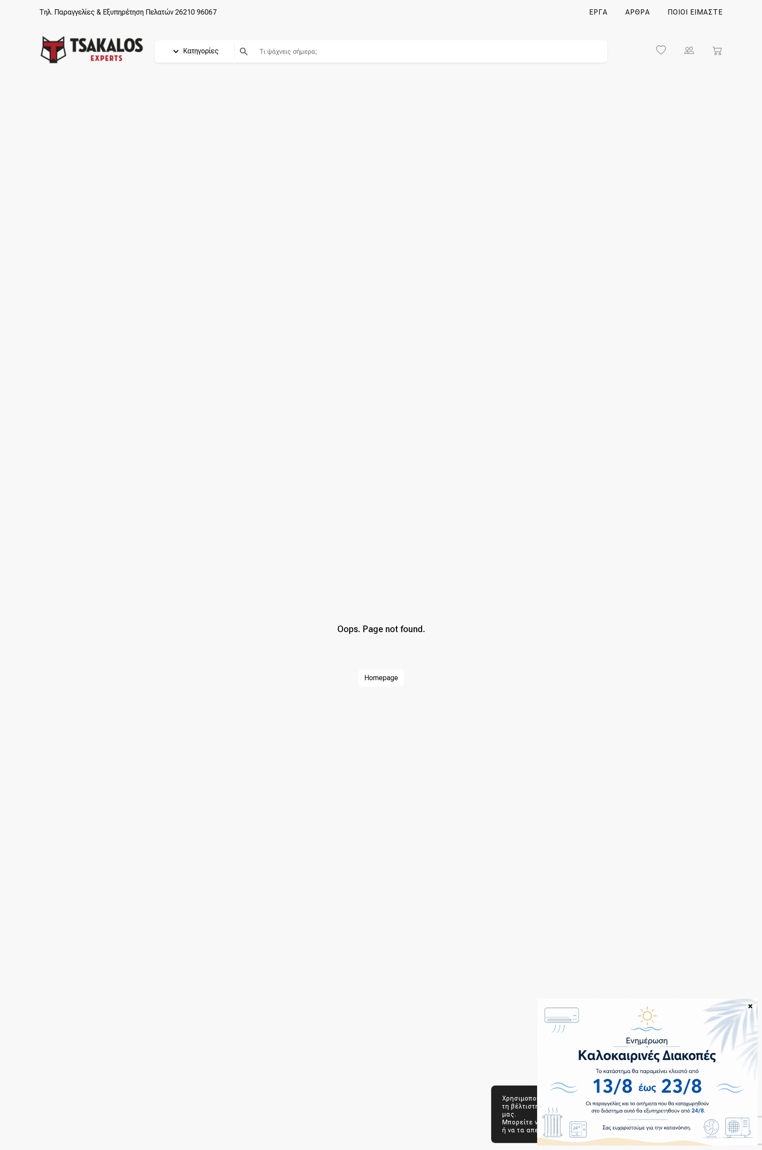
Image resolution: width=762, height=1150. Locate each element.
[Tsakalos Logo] (91, 49)
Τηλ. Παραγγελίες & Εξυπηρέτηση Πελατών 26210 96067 (128, 12)
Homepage (381, 678)
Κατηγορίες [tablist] (200, 51)
